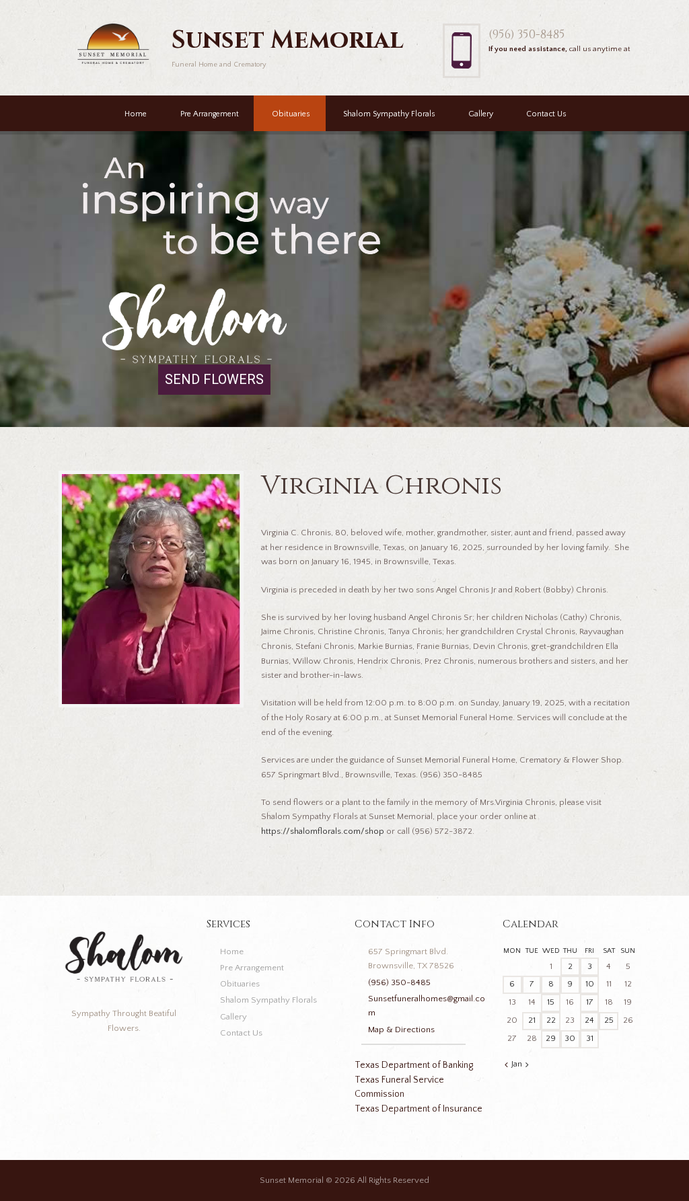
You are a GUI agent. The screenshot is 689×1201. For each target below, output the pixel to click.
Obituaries (291, 114)
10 (589, 984)
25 (609, 1020)
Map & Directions (401, 1029)
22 (551, 1020)
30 (570, 1038)
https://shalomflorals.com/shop (322, 831)
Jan (516, 1064)
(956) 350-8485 (526, 34)
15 (550, 1002)
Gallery (480, 114)
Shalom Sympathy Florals (389, 114)
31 (589, 1038)
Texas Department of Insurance (418, 1108)
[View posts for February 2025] (527, 1065)
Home (135, 114)
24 (589, 1020)
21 (532, 1020)
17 (589, 1002)
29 (551, 1038)
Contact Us (546, 114)
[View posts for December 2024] (506, 1065)
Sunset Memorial (292, 1180)
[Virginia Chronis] (151, 589)
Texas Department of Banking (414, 1065)
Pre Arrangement (209, 114)
